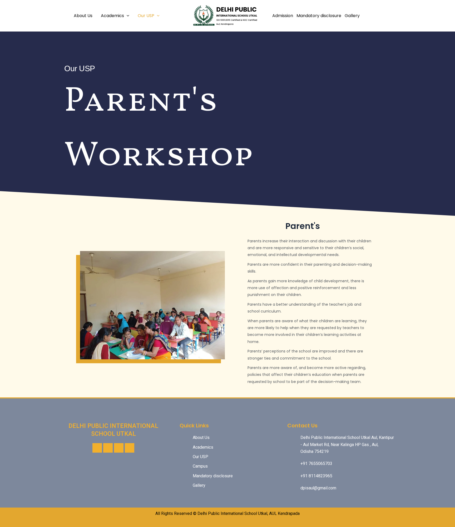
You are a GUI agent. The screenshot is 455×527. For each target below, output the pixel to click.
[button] (85, 305)
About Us (83, 16)
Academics (112, 16)
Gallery (352, 16)
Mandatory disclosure (318, 16)
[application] (126, 15)
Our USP (146, 16)
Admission (282, 16)
